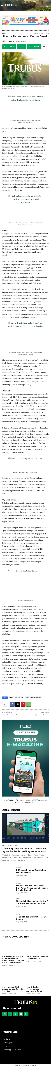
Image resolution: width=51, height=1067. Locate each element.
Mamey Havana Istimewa (40, 715)
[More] (44, 46)
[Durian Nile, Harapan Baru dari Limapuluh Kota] (37, 946)
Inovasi (18, 867)
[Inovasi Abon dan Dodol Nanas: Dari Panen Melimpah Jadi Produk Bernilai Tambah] (8, 889)
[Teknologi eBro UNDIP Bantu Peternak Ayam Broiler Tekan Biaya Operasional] (25, 828)
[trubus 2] (3, 41)
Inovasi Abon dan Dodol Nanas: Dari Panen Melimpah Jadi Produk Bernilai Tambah (32, 888)
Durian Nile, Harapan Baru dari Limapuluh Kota (37, 957)
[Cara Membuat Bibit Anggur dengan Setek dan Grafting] (13, 977)
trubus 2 (11, 41)
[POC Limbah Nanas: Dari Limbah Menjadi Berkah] (8, 873)
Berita (4, 845)
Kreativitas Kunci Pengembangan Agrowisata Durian (34, 989)
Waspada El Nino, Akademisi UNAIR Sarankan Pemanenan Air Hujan (32, 902)
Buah (4, 33)
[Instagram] (4, 1014)
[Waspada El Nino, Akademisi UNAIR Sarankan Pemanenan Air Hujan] (8, 904)
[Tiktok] (15, 1014)
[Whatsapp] (26, 1014)
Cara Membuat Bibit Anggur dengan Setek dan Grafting (13, 989)
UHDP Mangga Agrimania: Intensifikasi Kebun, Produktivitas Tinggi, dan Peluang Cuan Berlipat (13, 959)
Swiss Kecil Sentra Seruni (11, 715)
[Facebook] (12, 704)
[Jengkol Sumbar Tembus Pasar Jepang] (8, 920)
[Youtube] (21, 1014)
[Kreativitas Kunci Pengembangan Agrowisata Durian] (37, 977)
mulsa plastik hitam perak (34, 697)
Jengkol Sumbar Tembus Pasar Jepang (31, 918)
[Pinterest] (23, 704)
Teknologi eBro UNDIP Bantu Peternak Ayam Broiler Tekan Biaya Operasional (24, 850)
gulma (11, 697)
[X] (17, 704)
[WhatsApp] (28, 704)
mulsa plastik (19, 697)
